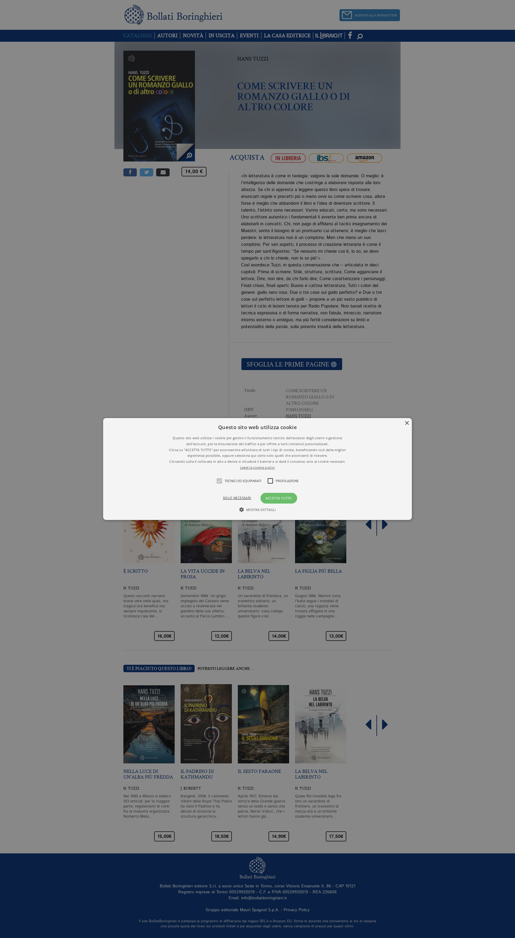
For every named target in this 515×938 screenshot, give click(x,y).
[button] (257, 469)
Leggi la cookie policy (257, 467)
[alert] (257, 469)
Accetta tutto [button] (279, 498)
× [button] (406, 423)
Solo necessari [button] (237, 498)
